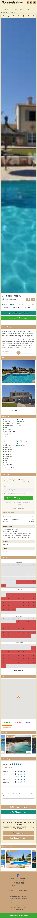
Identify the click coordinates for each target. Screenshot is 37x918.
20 (18, 578)
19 (13, 578)
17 (3, 578)
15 (28, 574)
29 (28, 582)
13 (18, 574)
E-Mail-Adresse (8, 487)
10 (3, 574)
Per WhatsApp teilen (19, 812)
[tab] (18, 327)
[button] (18, 697)
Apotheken (18, 722)
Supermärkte (6, 722)
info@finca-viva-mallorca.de (18, 886)
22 (28, 578)
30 (33, 582)
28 (23, 582)
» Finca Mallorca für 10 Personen (18, 903)
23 (33, 578)
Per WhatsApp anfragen (19, 313)
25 (8, 582)
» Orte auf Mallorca (18, 909)
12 (13, 574)
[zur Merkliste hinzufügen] (33, 299)
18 (8, 578)
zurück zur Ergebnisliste (8, 12)
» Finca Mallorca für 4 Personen (18, 896)
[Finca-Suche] (31, 2)
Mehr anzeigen (18, 670)
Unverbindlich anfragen (18, 318)
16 (33, 574)
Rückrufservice (18, 833)
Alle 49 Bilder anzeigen (18, 411)
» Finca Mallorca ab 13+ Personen (18, 907)
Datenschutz (20, 890)
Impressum (12, 890)
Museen (28, 722)
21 (23, 578)
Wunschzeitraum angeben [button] (15, 494)
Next (35, 156)
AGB (26, 890)
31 (3, 585)
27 (18, 582)
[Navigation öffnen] (34, 2)
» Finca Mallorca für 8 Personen (18, 901)
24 (3, 582)
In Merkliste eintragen (18, 807)
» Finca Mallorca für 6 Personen (18, 898)
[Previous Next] (18, 155)
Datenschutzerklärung (18, 508)
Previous (2, 156)
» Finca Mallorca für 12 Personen (18, 905)
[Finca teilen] (28, 299)
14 (23, 574)
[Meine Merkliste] (28, 2)
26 (13, 582)
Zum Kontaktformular (18, 838)
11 (8, 574)
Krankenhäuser (7, 727)
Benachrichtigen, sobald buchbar (19, 498)
